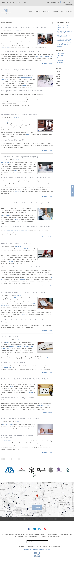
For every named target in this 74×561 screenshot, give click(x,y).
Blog (62, 11)
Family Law (16, 117)
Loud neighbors (5, 162)
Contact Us (69, 11)
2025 (58, 74)
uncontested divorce (8, 424)
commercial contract (14, 298)
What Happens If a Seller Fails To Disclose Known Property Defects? (65, 44)
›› (19, 459)
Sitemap (48, 549)
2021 (58, 83)
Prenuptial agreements (7, 122)
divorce (7, 342)
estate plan (26, 248)
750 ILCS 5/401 (8, 367)
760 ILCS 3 (22, 279)
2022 (58, 81)
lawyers (23, 314)
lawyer (8, 47)
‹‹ (1, 459)
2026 (58, 72)
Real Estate (15, 206)
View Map (37, 507)
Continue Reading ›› (47, 63)
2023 (58, 78)
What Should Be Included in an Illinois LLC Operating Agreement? (65, 27)
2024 (58, 76)
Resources (42, 549)
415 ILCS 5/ (18, 191)
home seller (5, 215)
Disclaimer (35, 549)
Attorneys (37, 11)
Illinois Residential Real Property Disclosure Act (16, 230)
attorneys (32, 430)
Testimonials (55, 11)
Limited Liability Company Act (43, 56)
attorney (10, 261)
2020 (58, 85)
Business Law (18, 30)
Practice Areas (46, 11)
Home (30, 11)
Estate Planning (16, 73)
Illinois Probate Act (44, 405)
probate (11, 386)
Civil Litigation (16, 159)
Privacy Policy (27, 549)
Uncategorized (61, 64)
